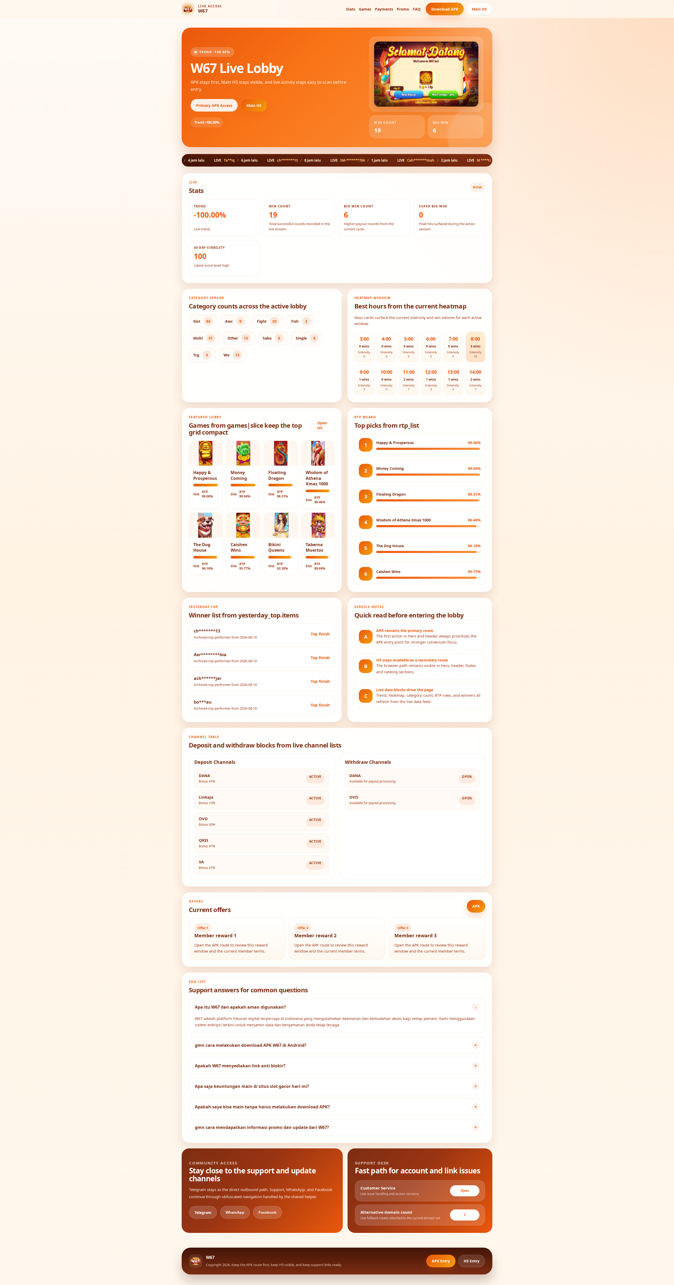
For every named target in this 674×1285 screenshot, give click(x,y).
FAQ (416, 9)
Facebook (267, 1212)
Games (365, 9)
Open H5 (322, 425)
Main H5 (479, 9)
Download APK (444, 9)
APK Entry (441, 1260)
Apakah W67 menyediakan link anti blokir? (240, 1066)
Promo (403, 9)
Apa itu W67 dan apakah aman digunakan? (240, 1007)
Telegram (203, 1212)
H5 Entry (471, 1260)
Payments (384, 9)
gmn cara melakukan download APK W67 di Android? (250, 1045)
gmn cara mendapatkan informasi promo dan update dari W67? (262, 1127)
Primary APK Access (214, 105)
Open (464, 1191)
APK (476, 906)
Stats (350, 9)
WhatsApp (235, 1212)
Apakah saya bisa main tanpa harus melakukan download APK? (262, 1107)
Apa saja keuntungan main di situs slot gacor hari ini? (252, 1086)
